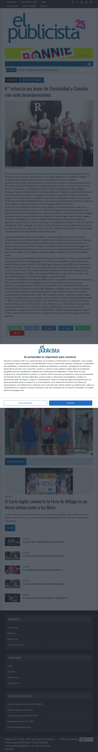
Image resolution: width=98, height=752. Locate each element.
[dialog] (49, 376)
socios (27, 361)
